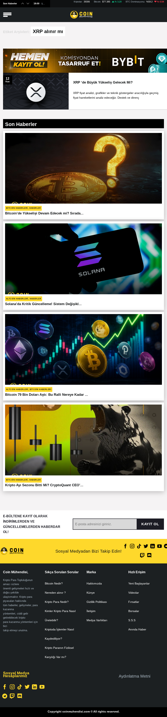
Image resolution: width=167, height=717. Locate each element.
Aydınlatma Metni (134, 676)
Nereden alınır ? (55, 592)
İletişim (91, 611)
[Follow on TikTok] (139, 546)
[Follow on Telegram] (4, 696)
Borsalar (133, 611)
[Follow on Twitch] (142, 555)
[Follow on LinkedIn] (152, 546)
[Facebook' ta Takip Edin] (125, 546)
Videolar (133, 592)
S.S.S (131, 620)
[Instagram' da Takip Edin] (132, 546)
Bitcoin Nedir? (54, 583)
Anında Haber (137, 629)
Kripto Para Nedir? (57, 601)
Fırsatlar (133, 601)
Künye (91, 592)
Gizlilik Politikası (97, 601)
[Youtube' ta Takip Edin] (159, 546)
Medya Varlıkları (97, 620)
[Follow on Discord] (149, 555)
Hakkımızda (94, 583)
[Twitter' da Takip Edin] (146, 546)
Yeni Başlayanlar (139, 583)
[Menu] (7, 14)
